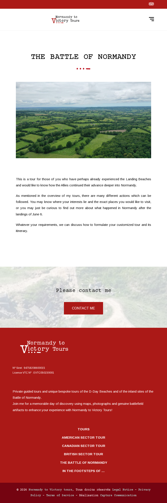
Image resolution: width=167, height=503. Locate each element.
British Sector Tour (83, 454)
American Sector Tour (83, 437)
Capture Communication (118, 495)
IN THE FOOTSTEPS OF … (83, 471)
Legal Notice (122, 490)
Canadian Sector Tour (83, 446)
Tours (84, 429)
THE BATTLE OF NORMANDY (83, 462)
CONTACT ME (83, 308)
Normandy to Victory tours (50, 490)
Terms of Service (60, 495)
